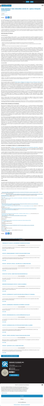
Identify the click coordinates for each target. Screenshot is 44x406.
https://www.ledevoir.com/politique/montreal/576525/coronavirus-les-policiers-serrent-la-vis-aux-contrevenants (20, 203)
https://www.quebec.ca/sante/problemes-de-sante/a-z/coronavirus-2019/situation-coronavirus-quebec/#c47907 (20, 192)
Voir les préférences (22, 402)
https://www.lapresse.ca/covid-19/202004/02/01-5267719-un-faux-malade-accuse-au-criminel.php (18, 225)
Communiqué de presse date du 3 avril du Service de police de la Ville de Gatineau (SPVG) (16, 220)
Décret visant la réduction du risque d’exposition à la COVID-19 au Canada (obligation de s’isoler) (17, 205)
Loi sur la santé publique (5, 196)
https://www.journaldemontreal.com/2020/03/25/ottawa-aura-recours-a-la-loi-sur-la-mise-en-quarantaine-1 (19, 208)
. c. (7, 230)
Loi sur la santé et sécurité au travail (8, 209)
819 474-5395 (12, 368)
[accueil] (5, 6)
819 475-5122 (12, 367)
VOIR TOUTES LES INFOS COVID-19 (10, 356)
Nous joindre (14, 375)
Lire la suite (4, 250)
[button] (42, 384)
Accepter (22, 396)
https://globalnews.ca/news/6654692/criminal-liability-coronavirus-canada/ (14, 215)
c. (16, 213)
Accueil (24, 1)
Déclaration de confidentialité (25, 404)
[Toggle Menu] (42, 5)
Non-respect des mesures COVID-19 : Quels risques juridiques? (21, 9)
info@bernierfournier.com (14, 369)
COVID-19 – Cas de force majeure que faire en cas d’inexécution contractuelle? (24, 147)
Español (27, 1)
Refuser (22, 399)
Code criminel (4, 214)
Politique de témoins (17, 404)
